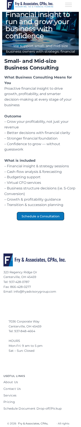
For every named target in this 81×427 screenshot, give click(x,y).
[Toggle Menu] (68, 5)
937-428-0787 (19, 282)
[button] (40, 216)
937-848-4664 (25, 331)
